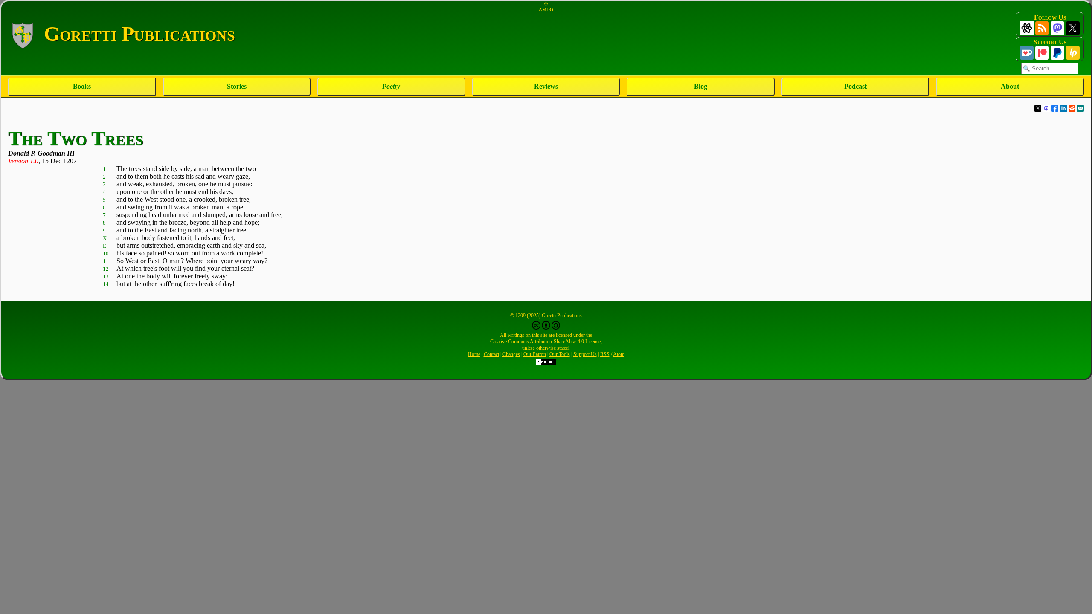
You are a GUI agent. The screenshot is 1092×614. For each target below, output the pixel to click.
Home (474, 354)
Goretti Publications (562, 316)
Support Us (585, 354)
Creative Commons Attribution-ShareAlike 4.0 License (545, 342)
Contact (491, 354)
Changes (511, 354)
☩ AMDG (546, 6)
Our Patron (534, 354)
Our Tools (559, 354)
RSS (605, 354)
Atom (618, 354)
